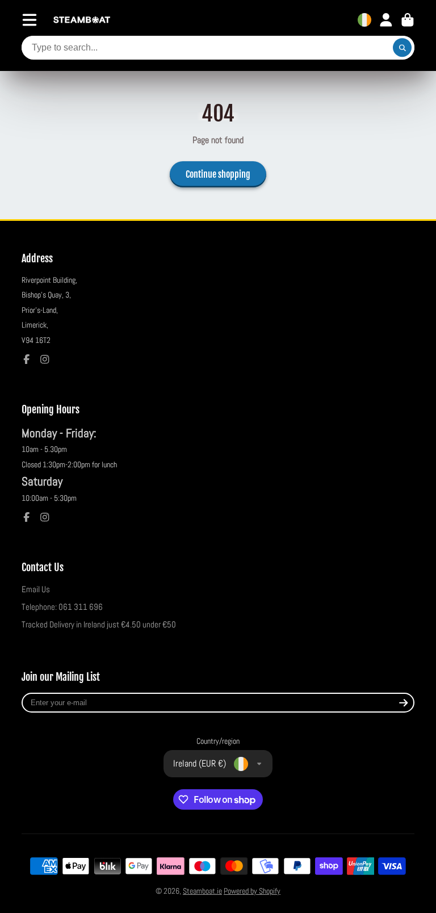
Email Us (36, 589)
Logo (81, 20)
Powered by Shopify (252, 891)
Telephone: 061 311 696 (62, 607)
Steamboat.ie (202, 891)
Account (386, 20)
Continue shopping (218, 174)
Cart (407, 20)
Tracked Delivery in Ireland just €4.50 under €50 (99, 624)
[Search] (402, 47)
